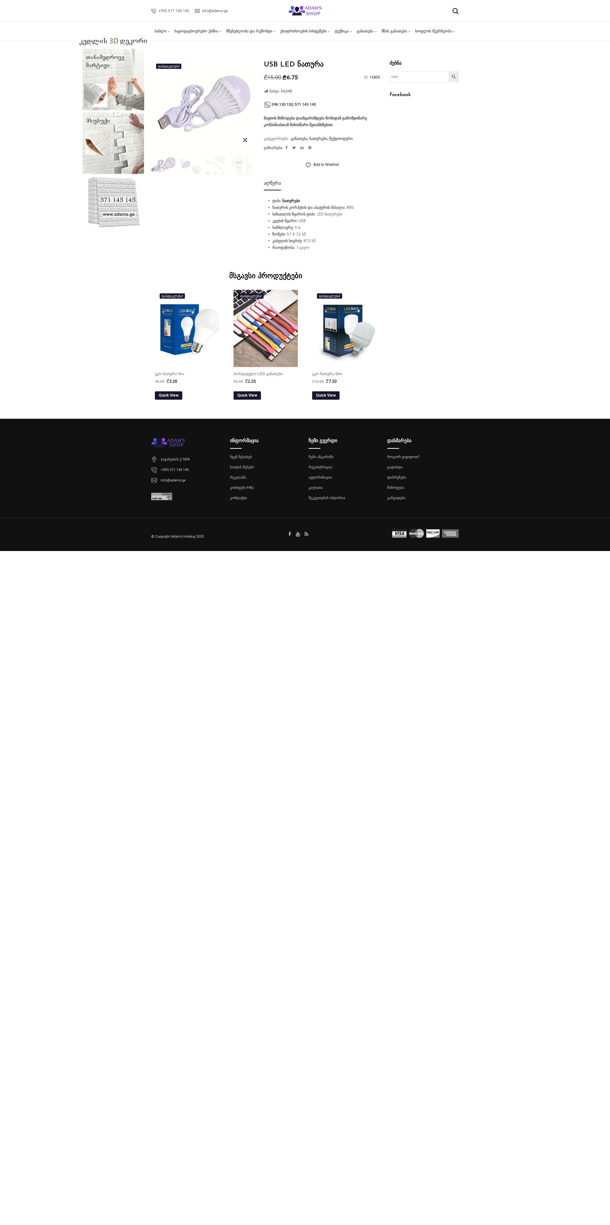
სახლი (160, 31)
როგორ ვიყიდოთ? (403, 457)
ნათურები (318, 138)
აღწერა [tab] (272, 183)
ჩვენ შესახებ (241, 457)
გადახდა (395, 467)
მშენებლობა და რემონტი (249, 31)
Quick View (168, 395)
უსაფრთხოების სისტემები (303, 31)
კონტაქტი (238, 498)
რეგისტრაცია (320, 467)
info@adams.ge (215, 11)
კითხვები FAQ (242, 487)
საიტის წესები (242, 467)
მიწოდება (395, 487)
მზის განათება (394, 31)
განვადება (396, 498)
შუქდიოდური (341, 138)
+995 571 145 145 (173, 11)
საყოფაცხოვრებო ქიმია (196, 31)
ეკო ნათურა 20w (327, 374)
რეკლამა (238, 477)
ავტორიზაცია (320, 477)
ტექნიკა (342, 31)
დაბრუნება (396, 477)
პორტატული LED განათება (258, 374)
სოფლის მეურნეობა (433, 31)
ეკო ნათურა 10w (169, 374)
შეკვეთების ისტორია (327, 498)
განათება (365, 31)
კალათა (316, 487)
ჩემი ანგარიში (321, 457)
